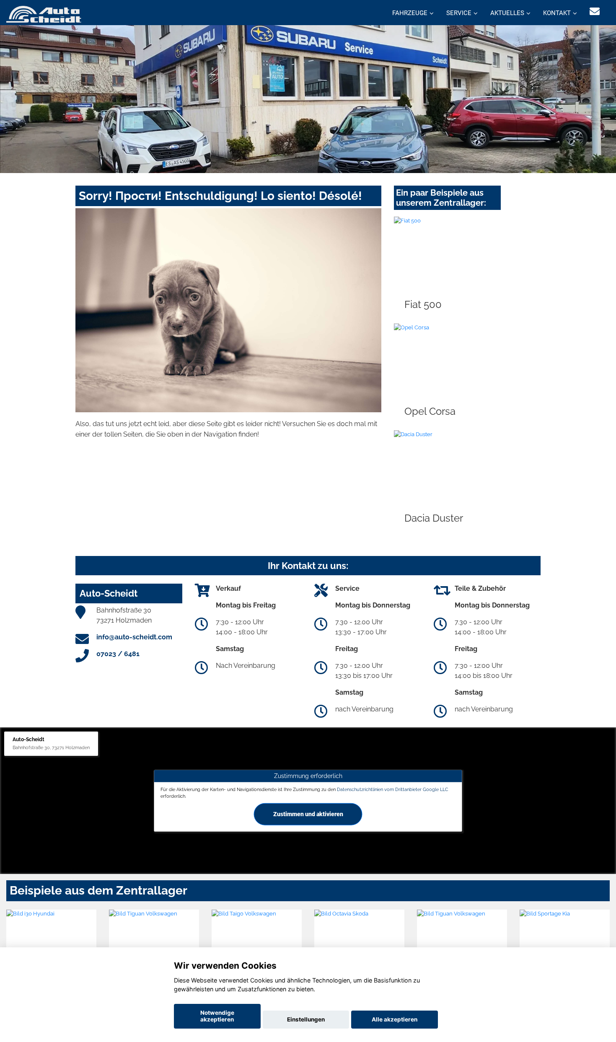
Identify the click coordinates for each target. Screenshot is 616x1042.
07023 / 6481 (118, 654)
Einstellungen (306, 1019)
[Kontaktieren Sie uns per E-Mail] (595, 11)
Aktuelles (507, 13)
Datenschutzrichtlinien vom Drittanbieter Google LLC (392, 789)
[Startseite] (43, 13)
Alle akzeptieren (394, 1019)
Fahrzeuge (409, 13)
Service (458, 13)
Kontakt (557, 13)
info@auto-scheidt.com (134, 637)
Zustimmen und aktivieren (308, 813)
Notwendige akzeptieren (217, 1016)
